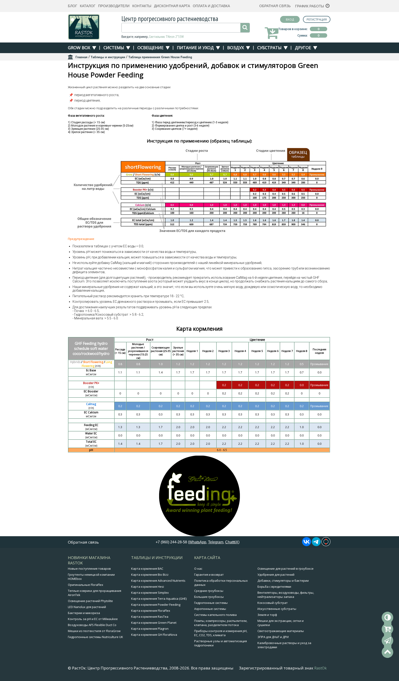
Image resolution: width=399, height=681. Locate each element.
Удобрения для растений (275, 574)
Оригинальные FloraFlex (85, 585)
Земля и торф (267, 615)
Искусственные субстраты (276, 609)
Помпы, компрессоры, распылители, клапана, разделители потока (220, 623)
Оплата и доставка (211, 6)
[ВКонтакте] (306, 544)
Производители (114, 6)
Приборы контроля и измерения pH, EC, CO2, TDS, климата (220, 633)
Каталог (87, 6)
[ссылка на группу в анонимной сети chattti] (325, 544)
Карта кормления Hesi (147, 586)
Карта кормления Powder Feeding (155, 604)
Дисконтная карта (172, 6)
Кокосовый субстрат (272, 603)
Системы (113, 47)
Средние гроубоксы (208, 591)
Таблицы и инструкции (108, 57)
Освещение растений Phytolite (90, 601)
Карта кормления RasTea (149, 616)
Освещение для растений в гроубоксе (285, 568)
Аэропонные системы (210, 609)
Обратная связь (275, 6)
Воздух (235, 47)
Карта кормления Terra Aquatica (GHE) (159, 598)
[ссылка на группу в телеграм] (316, 544)
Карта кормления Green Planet (153, 622)
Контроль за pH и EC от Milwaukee (93, 619)
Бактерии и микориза (84, 613)
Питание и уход (195, 47)
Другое (303, 47)
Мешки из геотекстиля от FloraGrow (94, 631)
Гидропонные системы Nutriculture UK (95, 637)
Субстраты (269, 47)
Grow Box (79, 47)
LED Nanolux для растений (87, 607)
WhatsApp (197, 542)
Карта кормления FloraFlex (150, 610)
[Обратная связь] (387, 640)
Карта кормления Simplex (150, 592)
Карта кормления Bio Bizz (150, 574)
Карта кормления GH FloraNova (154, 635)
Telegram (215, 542)
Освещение (150, 47)
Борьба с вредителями (274, 586)
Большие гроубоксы (209, 597)
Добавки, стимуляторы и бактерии (283, 580)
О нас (198, 568)
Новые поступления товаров (89, 568)
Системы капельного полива (215, 615)
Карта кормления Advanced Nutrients (158, 580)
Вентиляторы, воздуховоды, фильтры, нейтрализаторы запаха (285, 594)
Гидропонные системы (211, 603)
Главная (82, 57)
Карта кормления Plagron (150, 629)
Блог (72, 6)
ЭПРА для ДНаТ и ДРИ (273, 637)
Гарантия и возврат (209, 574)
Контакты (141, 6)
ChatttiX (231, 542)
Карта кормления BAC (147, 568)
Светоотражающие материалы (280, 631)
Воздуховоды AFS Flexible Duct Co (92, 625)
